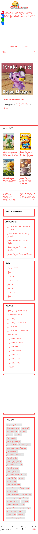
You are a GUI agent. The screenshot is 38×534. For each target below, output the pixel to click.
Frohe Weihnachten (15, 314)
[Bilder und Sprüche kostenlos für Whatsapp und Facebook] (19, 5)
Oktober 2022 (13, 280)
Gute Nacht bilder (11, 438)
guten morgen (10, 448)
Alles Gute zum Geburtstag (17, 310)
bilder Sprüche (25, 428)
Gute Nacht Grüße (12, 445)
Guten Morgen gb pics (12, 468)
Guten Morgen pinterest (13, 472)
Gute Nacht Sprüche (24, 445)
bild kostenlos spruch (12, 432)
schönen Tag (25, 501)
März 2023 (12, 276)
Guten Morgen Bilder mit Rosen (9, 179)
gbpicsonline (23, 432)
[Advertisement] (19, 31)
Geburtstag (9, 435)
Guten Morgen (13, 327)
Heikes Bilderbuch (11, 478)
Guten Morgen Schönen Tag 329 (9, 198)
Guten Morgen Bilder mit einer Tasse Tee (25, 181)
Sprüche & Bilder (11, 508)
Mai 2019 (11, 292)
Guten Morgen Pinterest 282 (27, 196)
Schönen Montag (14, 355)
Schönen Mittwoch (14, 351)
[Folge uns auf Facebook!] (25, 47)
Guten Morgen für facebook (14, 462)
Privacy (34, 529)
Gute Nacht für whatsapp (13, 442)
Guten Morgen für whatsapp (14, 465)
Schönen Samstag (14, 359)
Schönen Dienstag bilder (13, 485)
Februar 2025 (13, 268)
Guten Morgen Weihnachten (18, 331)
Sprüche (10, 367)
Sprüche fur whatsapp (24, 508)
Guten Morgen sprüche (13, 475)
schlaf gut (21, 478)
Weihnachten (10, 518)
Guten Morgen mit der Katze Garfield (26, 154)
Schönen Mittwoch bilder (13, 495)
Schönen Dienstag (14, 339)
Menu (4, 52)
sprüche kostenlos (11, 511)
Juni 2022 (11, 284)
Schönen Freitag (13, 347)
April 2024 (12, 272)
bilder (6, 108)
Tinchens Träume (11, 515)
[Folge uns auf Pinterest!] (12, 47)
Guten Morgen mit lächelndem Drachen (10, 154)
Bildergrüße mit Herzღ (13, 428)
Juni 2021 (11, 288)
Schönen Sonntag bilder (13, 501)
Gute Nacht (12, 319)
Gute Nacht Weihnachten (17, 323)
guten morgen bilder (12, 452)
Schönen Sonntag (14, 363)
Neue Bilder (12, 335)
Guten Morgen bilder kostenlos (15, 455)
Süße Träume (21, 511)
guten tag (23, 475)
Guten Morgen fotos (12, 458)
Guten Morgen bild (21, 448)
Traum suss (21, 515)
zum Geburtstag (20, 518)
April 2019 (11, 296)
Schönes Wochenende (12, 505)
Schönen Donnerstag (15, 343)
